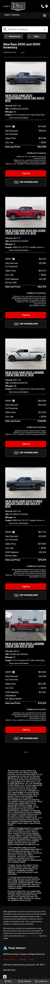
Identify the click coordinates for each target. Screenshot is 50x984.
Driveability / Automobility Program (30, 162)
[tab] (25, 153)
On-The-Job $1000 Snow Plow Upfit (29, 160)
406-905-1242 (9, 970)
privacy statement (32, 936)
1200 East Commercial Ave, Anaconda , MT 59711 (23, 965)
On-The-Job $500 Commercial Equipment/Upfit (26, 164)
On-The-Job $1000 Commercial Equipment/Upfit (31, 157)
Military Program (37, 305)
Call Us (26, 173)
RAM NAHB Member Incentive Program (29, 298)
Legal (32, 959)
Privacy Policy (9, 959)
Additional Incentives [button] (36, 153)
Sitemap (22, 959)
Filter (36, 36)
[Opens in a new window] (5, 977)
